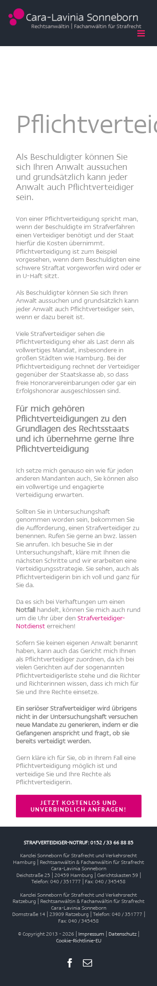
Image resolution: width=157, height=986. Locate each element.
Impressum (91, 934)
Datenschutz (122, 934)
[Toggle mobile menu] (141, 33)
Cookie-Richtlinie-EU (78, 940)
